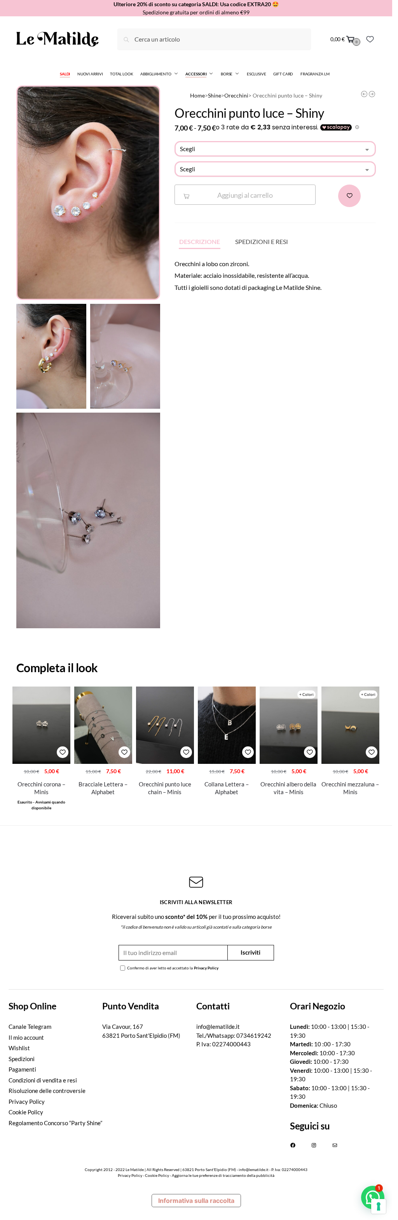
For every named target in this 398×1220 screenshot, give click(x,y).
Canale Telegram (30, 1026)
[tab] (55, 1006)
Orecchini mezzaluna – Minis (350, 788)
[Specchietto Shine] (372, 94)
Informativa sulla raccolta (196, 1200)
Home (197, 95)
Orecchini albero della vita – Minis (288, 788)
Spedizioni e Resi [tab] (261, 241)
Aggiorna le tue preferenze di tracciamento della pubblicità (223, 1175)
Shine (214, 95)
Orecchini (236, 95)
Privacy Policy (206, 968)
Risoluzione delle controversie (47, 1090)
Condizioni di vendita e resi (43, 1080)
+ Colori (306, 694)
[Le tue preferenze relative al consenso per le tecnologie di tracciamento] (378, 1206)
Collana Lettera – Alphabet (226, 788)
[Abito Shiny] (364, 94)
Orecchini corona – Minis (41, 788)
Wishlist (19, 1047)
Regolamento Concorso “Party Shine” (55, 1122)
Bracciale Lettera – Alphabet (103, 788)
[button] (372, 1197)
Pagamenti (22, 1069)
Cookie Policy (26, 1111)
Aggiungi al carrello (245, 195)
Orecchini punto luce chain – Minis (165, 788)
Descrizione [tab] (199, 241)
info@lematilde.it (218, 1026)
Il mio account (26, 1037)
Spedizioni (22, 1058)
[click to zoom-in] (88, 192)
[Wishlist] (370, 39)
